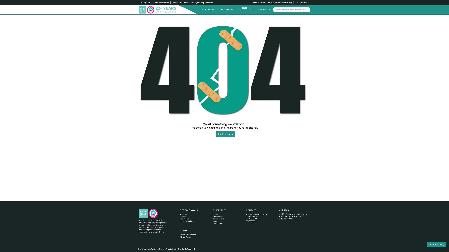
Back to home (225, 134)
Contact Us (265, 9)
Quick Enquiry (437, 244)
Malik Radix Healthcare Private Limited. (163, 249)
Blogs (252, 9)
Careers (241, 9)
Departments (226, 9)
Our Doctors (209, 9)
